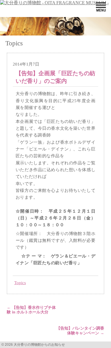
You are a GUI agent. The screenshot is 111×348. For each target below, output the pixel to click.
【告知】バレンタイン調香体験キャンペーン (80, 330)
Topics (20, 282)
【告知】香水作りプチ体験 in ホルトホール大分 (31, 310)
